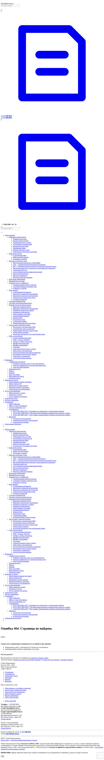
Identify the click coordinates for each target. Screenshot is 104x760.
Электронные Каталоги (13, 424)
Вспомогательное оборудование (20, 305)
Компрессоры (17, 318)
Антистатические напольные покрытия (26, 352)
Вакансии (12, 417)
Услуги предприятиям (12, 391)
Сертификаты (13, 409)
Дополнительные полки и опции (24, 349)
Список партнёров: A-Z (17, 407)
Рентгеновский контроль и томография (26, 263)
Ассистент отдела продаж (22, 418)
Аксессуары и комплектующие (19, 325)
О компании (9, 402)
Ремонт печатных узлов (21, 250)
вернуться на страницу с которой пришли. (58, 660)
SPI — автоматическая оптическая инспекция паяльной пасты (34, 266)
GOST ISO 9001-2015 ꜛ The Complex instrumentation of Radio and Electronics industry (41, 415)
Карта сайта (5, 740)
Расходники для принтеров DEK (24, 327)
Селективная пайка (19, 255)
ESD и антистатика (15, 336)
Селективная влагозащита (22, 292)
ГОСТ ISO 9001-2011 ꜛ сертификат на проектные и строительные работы (38, 411)
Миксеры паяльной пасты (22, 307)
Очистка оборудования (21, 367)
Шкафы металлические (21, 343)
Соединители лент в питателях (24, 329)
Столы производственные (22, 338)
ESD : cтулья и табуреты (21, 340)
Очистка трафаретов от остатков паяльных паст (29, 365)
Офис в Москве (14, 404)
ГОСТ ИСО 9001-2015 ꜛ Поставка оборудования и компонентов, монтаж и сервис (41, 413)
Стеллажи (16, 347)
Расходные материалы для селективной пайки (29, 334)
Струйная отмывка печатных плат (25, 286)
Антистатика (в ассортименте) (19, 389)
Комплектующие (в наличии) (19, 387)
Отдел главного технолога (18, 396)
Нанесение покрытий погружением (25, 296)
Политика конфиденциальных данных (24, 740)
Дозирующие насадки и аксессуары (25, 330)
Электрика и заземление (21, 356)
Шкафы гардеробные (20, 345)
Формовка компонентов (21, 312)
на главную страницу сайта (38, 658)
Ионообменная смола (16, 376)
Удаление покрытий (20, 299)
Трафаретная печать (20, 239)
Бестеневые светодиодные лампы (24, 354)
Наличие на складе (11, 380)
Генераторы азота (19, 319)
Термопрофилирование (21, 316)
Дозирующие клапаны (21, 332)
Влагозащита (13, 290)
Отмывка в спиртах (20, 288)
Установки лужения (20, 259)
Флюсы (11, 371)
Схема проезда (6, 719)
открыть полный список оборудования (26, 660)
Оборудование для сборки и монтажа (18, 688)
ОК (2, 756)
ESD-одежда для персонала (22, 351)
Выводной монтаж (15, 253)
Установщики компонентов (22, 244)
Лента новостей (10, 701)
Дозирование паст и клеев (22, 242)
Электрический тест (20, 270)
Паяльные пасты (14, 369)
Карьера (7, 679)
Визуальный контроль (20, 274)
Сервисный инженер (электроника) (25, 420)
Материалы (9, 360)
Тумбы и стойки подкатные (22, 341)
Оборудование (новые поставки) (20, 382)
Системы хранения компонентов (20, 303)
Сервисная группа (11, 398)
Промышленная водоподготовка (24, 323)
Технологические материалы (15, 692)
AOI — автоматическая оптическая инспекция (29, 264)
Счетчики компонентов (17, 301)
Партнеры (8, 678)
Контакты (8, 681)
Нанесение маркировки (17, 279)
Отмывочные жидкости (17, 362)
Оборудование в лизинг (17, 393)
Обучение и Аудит (15, 395)
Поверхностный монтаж (17, 237)
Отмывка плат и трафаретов (18, 283)
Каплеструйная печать (21, 241)
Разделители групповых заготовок (25, 252)
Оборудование (10, 235)
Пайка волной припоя (20, 257)
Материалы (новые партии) (18, 385)
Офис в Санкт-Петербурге (18, 406)
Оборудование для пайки (21, 314)
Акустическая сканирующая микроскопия (27, 272)
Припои (12, 373)
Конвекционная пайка (20, 246)
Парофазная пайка (19, 248)
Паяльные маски (14, 378)
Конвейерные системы (17, 281)
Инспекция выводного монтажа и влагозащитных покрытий (34, 268)
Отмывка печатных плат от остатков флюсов (28, 363)
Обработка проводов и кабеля (23, 310)
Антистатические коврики (22, 358)
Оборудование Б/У (15, 384)
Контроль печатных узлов (18, 261)
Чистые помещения (11, 400)
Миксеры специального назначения (25, 308)
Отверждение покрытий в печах (24, 297)
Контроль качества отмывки (22, 277)
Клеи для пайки (14, 374)
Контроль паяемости (20, 275)
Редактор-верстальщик (21, 422)
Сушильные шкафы (20, 321)
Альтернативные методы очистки (24, 285)
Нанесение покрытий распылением (25, 294)
